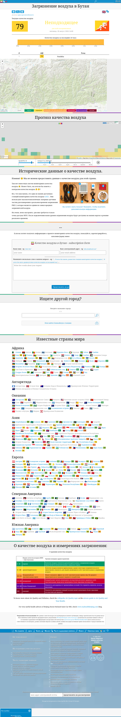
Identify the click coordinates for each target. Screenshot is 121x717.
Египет (65, 355)
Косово (71, 470)
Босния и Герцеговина (39, 464)
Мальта (54, 473)
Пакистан (38, 442)
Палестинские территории (60, 442)
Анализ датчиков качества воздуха (24, 656)
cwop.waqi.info (58, 663)
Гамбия (93, 352)
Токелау (75, 408)
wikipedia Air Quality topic (67, 598)
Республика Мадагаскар (69, 366)
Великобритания (73, 464)
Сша (67, 518)
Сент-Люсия (39, 518)
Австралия (19, 399)
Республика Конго (48, 366)
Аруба (48, 498)
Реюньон (88, 366)
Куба (96, 506)
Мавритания (53, 361)
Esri (7, 111)
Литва (96, 470)
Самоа (16, 408)
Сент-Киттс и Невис (22, 518)
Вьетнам (94, 425)
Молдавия (69, 473)
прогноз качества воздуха (21, 668)
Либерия (17, 361)
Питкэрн (103, 405)
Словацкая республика (24, 481)
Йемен (25, 430)
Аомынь (36, 422)
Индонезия (74, 427)
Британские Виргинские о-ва (57, 501)
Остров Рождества (21, 442)
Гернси (31, 467)
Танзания (36, 372)
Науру (70, 402)
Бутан (81, 425)
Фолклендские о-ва (55, 532)
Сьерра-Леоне (20, 372)
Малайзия (68, 436)
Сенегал (72, 369)
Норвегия (37, 475)
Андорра (67, 461)
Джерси (84, 467)
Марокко (101, 361)
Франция (19, 484)
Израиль (45, 427)
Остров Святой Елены (72, 364)
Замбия (84, 355)
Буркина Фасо (60, 352)
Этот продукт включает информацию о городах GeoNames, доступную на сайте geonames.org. (67, 654)
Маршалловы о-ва (42, 402)
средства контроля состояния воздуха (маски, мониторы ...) (28, 670)
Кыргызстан (32, 436)
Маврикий (39, 361)
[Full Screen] (2, 68)
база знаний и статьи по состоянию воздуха (27, 653)
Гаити (99, 501)
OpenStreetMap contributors (98, 158)
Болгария (19, 464)
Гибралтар (44, 467)
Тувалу (94, 408)
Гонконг (18, 427)
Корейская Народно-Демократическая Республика (77, 433)
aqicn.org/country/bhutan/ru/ (26, 15)
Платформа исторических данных (24, 675)
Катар (67, 430)
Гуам (15, 402)
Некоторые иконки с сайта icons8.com (63, 674)
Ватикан (57, 464)
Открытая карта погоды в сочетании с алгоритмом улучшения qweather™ (68, 658)
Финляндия (92, 481)
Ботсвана (47, 352)
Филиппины (81, 447)
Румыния (32, 478)
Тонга (84, 408)
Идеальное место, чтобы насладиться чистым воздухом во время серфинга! (66, 682)
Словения (45, 481)
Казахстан (37, 430)
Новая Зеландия (93, 402)
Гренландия (76, 504)
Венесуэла (60, 529)
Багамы (59, 498)
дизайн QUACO (55, 686)
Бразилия (46, 529)
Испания (33, 470)
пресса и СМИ (17, 645)
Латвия (83, 470)
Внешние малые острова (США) (75, 400)
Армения (51, 422)
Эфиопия (52, 375)
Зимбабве (17, 358)
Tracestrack (117, 158)
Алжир (16, 352)
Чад (84, 372)
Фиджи (34, 411)
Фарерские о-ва (75, 481)
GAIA (47, 197)
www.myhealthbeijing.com (87, 607)
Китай (80, 430)
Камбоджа (53, 430)
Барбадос (70, 498)
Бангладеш (81, 422)
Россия (18, 478)
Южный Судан (77, 375)
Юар (64, 375)
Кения (44, 358)
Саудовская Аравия (21, 445)
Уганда (66, 372)
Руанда (102, 366)
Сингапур (39, 445)
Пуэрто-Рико (19, 515)
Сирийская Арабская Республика (62, 445)
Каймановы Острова (52, 506)
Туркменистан (33, 448)
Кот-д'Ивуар (76, 358)
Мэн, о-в (96, 473)
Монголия (19, 439)
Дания (72, 467)
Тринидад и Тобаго (83, 518)
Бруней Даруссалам (64, 425)
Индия (59, 427)
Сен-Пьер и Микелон (54, 515)
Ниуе (79, 402)
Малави (80, 361)
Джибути (55, 355)
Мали (90, 361)
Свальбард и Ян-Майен (68, 478)
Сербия (86, 478)
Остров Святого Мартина (50, 512)
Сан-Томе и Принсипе (22, 369)
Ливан (55, 436)
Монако (84, 473)
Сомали (84, 369)
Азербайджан (20, 422)
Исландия (19, 470)
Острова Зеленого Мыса (24, 366)
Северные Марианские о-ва (34, 408)
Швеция (18, 487)
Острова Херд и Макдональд (53, 386)
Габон (84, 352)
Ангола (26, 352)
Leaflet (2, 110)
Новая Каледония (22, 405)
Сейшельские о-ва (56, 369)
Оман (95, 439)
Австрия (18, 461)
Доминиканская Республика (26, 506)
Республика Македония (88, 475)
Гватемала (35, 503)
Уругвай (40, 532)
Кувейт (18, 436)
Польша (51, 475)
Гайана (71, 529)
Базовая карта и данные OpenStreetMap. (64, 679)
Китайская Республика (24, 433)
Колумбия (84, 529)
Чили (95, 531)
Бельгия (96, 461)
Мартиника (31, 509)
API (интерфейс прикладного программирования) (29, 673)
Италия (48, 470)
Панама (91, 512)
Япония (18, 450)
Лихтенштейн (20, 473)
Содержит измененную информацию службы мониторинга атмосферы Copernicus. (66, 667)
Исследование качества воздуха (26, 648)
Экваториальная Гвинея (23, 375)
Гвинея (27, 355)
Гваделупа (19, 503)
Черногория (50, 484)
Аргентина (19, 529)
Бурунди (74, 352)
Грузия (32, 427)
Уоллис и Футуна (20, 411)
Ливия (27, 361)
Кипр (60, 470)
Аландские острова (35, 461)
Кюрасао (17, 509)
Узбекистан (63, 447)
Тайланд (18, 447)
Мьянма (34, 439)
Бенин (36, 352)
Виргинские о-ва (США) (83, 501)
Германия (19, 467)
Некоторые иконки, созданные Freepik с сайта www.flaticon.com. (66, 671)
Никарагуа (75, 509)
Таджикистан (86, 445)
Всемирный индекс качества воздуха (67, 617)
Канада (69, 506)
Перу (17, 531)
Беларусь (81, 461)
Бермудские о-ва (94, 498)
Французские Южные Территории (83, 386)
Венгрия (91, 464)
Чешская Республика (70, 484)
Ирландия (97, 467)
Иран (16, 430)
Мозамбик (18, 364)
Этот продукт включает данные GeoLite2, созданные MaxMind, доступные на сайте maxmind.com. (68, 650)
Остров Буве (32, 386)
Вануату (55, 400)
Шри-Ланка (97, 447)
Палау (70, 405)
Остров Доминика (93, 509)
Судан (94, 369)
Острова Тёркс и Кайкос (74, 512)
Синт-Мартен (54, 518)
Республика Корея (86, 442)
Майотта (67, 361)
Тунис (54, 372)
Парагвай (98, 529)
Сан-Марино (48, 478)
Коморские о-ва (59, 358)
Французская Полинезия (51, 411)
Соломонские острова (58, 408)
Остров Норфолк (42, 405)
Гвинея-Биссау (41, 355)
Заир (75, 355)
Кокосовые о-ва (46, 433)
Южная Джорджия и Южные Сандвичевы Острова (34, 389)
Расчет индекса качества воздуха (24, 666)
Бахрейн (95, 422)
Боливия (33, 529)
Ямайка (100, 518)
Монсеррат (61, 509)
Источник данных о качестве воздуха (25, 664)
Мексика (46, 509)
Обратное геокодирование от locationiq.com (65, 677)
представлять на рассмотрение (77, 695)
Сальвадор (34, 515)
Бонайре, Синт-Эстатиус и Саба (27, 501)
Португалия (67, 475)
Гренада (64, 504)
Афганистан (66, 422)
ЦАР (76, 372)
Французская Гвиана (77, 531)
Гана (17, 355)
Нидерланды (20, 475)
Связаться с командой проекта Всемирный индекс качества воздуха (29, 642)
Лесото (91, 358)
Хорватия (34, 484)
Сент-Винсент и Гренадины (79, 515)
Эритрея (41, 375)
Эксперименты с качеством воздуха (25, 654)
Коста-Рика (84, 506)
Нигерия (42, 363)
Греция (59, 467)
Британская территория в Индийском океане (32, 425)
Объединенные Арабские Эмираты (71, 439)
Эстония (32, 487)
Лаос (45, 436)
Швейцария (91, 484)
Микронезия (58, 402)
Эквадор (18, 534)
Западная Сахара (98, 355)
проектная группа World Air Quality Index (76, 619)
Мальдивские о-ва (86, 436)
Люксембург (39, 473)
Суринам (29, 532)
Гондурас (50, 503)
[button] (2, 61)
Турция (48, 447)
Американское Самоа (38, 400)
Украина (59, 481)
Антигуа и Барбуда (32, 498)
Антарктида (18, 386)
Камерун (30, 358)
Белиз (81, 498)
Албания (52, 461)
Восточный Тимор (99, 400)
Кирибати (26, 402)
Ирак (102, 428)
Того (46, 372)
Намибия (30, 364)
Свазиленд (40, 369)
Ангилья (17, 498)
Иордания (90, 427)
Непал (47, 439)
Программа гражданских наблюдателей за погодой (68, 662)
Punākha (60, 56)
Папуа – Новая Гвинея (86, 405)
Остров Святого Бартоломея (25, 512)
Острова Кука (58, 405)
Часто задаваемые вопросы (24, 660)
